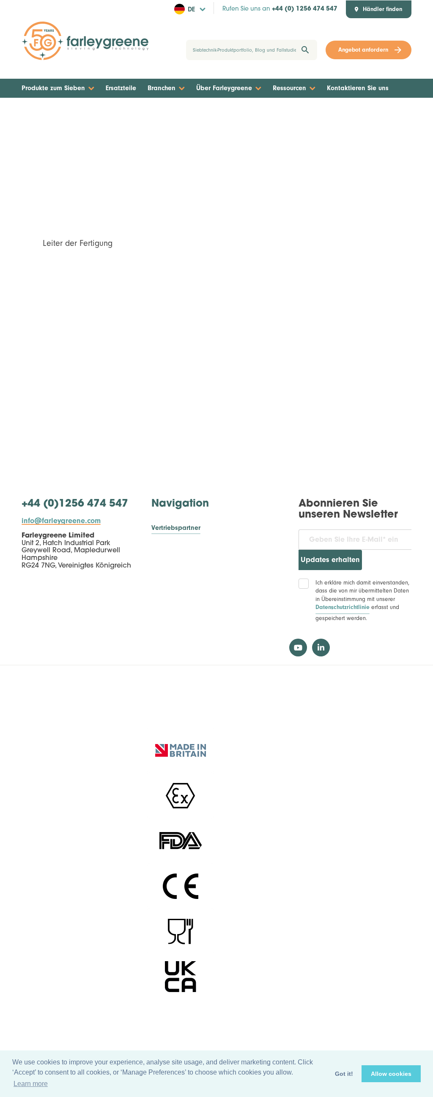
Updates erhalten (330, 559)
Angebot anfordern (363, 50)
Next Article (386, 114)
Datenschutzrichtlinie (342, 607)
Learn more (31, 1083)
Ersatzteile (121, 88)
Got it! (344, 1073)
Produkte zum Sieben (53, 88)
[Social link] (298, 647)
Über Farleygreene (224, 88)
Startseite (211, 114)
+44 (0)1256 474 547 (75, 504)
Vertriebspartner (175, 528)
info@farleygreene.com (61, 521)
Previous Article (51, 114)
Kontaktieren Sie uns (358, 88)
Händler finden (382, 9)
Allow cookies (391, 1073)
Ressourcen (289, 88)
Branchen (161, 88)
